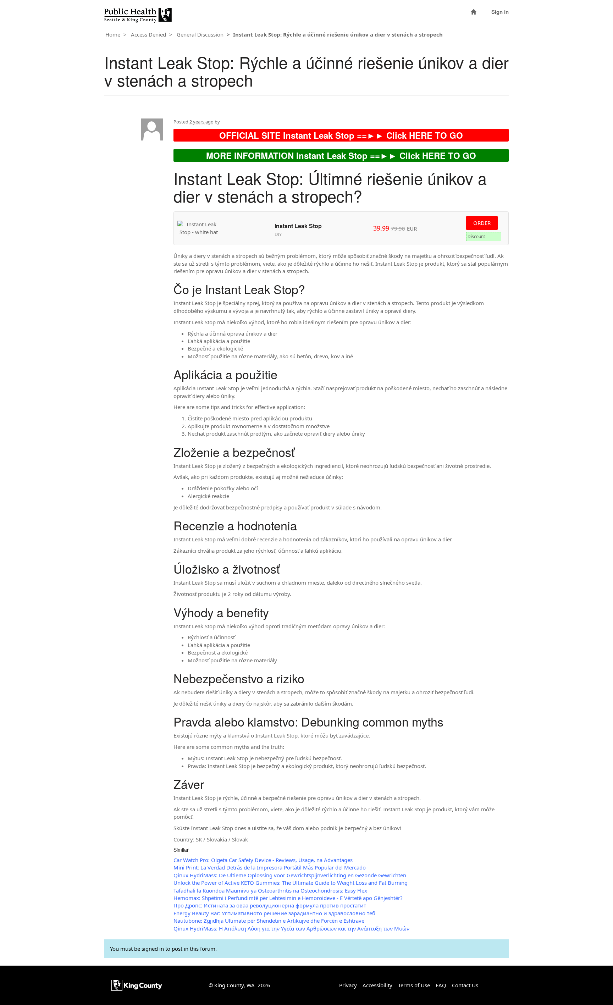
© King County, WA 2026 (239, 985)
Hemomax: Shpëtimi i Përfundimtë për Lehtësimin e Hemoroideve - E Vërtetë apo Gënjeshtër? (288, 897)
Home (112, 34)
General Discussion (200, 34)
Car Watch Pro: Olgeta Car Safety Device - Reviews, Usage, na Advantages (263, 859)
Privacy (348, 985)
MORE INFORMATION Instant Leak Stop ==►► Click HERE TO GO (341, 155)
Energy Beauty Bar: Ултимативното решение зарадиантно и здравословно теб (274, 913)
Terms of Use (414, 985)
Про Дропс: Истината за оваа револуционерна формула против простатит (269, 905)
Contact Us (465, 985)
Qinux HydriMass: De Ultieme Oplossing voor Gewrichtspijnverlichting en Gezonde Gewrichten (289, 875)
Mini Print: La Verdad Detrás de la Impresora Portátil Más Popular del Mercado (269, 867)
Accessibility (377, 985)
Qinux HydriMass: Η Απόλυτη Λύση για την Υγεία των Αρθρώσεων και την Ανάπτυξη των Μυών (291, 928)
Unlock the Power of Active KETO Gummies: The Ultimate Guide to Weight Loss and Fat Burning (290, 882)
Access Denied (148, 34)
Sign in (500, 12)
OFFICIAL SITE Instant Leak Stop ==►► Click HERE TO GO (341, 135)
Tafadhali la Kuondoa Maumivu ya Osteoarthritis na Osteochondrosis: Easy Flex (270, 890)
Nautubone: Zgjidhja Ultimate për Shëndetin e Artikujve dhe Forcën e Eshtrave (268, 920)
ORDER (482, 222)
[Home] (473, 12)
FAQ (441, 985)
